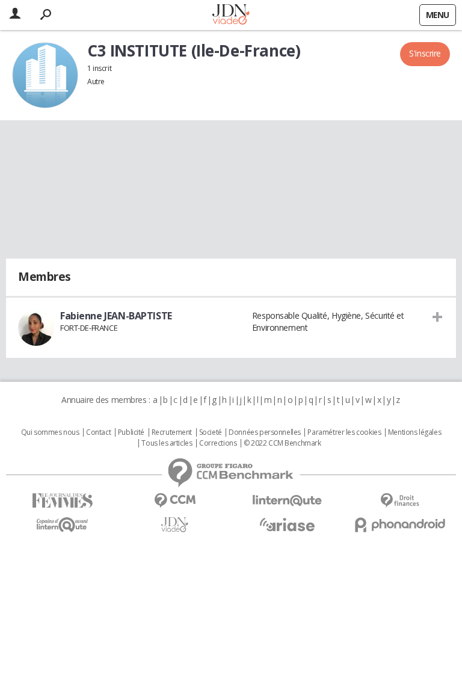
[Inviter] (437, 316)
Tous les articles (166, 443)
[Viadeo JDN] (175, 524)
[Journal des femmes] (62, 500)
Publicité (131, 432)
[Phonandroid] (399, 524)
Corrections (217, 443)
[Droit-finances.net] (399, 500)
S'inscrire (425, 53)
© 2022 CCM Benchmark (282, 443)
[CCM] (175, 500)
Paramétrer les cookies (344, 432)
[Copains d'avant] (62, 524)
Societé (210, 432)
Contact (98, 432)
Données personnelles (265, 432)
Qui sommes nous (50, 432)
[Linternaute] (287, 500)
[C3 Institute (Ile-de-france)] (45, 75)
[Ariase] (287, 524)
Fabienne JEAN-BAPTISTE (116, 315)
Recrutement (172, 432)
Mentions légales (414, 432)
